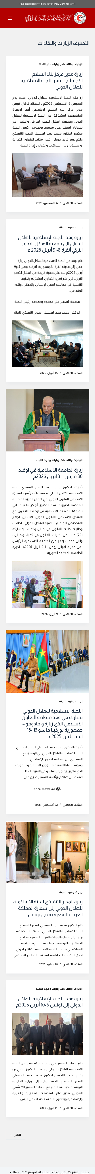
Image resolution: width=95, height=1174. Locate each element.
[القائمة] (10, 18)
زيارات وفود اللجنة (71, 227)
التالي (17, 1134)
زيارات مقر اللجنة (48, 64)
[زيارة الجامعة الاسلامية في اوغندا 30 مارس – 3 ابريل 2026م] (47, 420)
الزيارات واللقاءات (72, 64)
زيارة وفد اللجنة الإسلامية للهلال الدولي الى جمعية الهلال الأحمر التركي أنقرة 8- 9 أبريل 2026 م (50, 244)
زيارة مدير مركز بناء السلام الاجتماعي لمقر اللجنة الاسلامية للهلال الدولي (52, 80)
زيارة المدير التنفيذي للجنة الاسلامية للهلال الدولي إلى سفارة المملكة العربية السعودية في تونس (48, 908)
